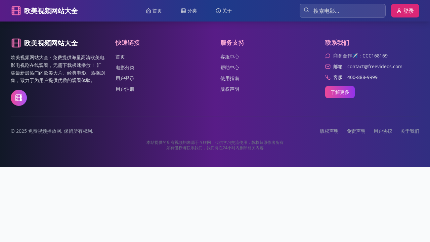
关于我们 (409, 131)
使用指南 (229, 78)
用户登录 (125, 78)
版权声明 (229, 89)
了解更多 (340, 92)
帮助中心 (229, 67)
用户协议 (383, 131)
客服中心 (229, 56)
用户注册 (125, 89)
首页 (120, 56)
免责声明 (356, 131)
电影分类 (125, 67)
